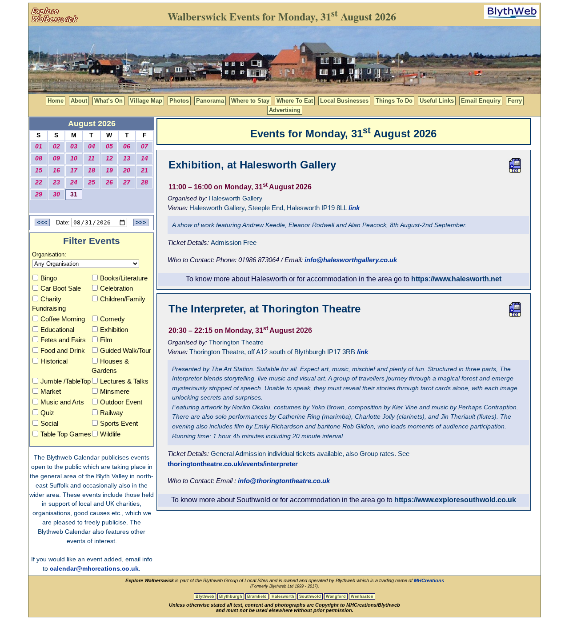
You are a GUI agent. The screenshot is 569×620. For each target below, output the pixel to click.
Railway (111, 412)
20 (126, 170)
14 (144, 158)
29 (38, 194)
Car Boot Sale (60, 288)
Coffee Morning (62, 319)
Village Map (146, 100)
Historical (54, 361)
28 (144, 182)
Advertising (285, 110)
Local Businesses (344, 100)
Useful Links (437, 100)
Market (50, 391)
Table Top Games (65, 434)
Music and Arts (62, 402)
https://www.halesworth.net (456, 279)
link (354, 208)
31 (73, 194)
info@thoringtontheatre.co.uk (284, 480)
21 (144, 170)
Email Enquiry (481, 100)
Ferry (515, 100)
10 (73, 158)
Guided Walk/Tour (125, 350)
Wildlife (110, 434)
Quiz (47, 412)
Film (106, 340)
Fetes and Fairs (63, 340)
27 (126, 182)
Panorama (210, 100)
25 (91, 182)
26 (109, 182)
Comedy (112, 319)
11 (91, 158)
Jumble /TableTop (65, 381)
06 (126, 146)
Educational (57, 329)
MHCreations (429, 580)
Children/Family (122, 299)
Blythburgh (230, 596)
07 (144, 146)
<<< (42, 222)
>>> (141, 222)
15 (38, 170)
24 (73, 182)
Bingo (48, 278)
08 (38, 158)
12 (109, 158)
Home (56, 100)
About (79, 100)
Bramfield (257, 596)
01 (38, 146)
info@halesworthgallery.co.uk (351, 260)
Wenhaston (362, 596)
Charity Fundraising (49, 303)
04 (91, 146)
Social (49, 423)
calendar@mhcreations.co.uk (94, 568)
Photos (179, 100)
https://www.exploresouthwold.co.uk (455, 500)
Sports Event (119, 423)
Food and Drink (62, 350)
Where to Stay (250, 100)
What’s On (108, 100)
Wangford (336, 596)
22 (38, 182)
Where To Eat (294, 100)
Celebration (116, 288)
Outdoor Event (121, 402)
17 (73, 170)
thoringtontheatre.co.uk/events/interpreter (233, 464)
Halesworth (283, 596)
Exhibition (114, 329)
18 (91, 170)
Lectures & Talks (124, 381)
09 (56, 158)
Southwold (310, 596)
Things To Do (394, 100)
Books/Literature (124, 278)
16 (56, 170)
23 (56, 182)
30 (56, 194)
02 (56, 146)
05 (109, 146)
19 (109, 170)
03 (73, 146)
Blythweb (205, 596)
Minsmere (114, 391)
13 (126, 158)
